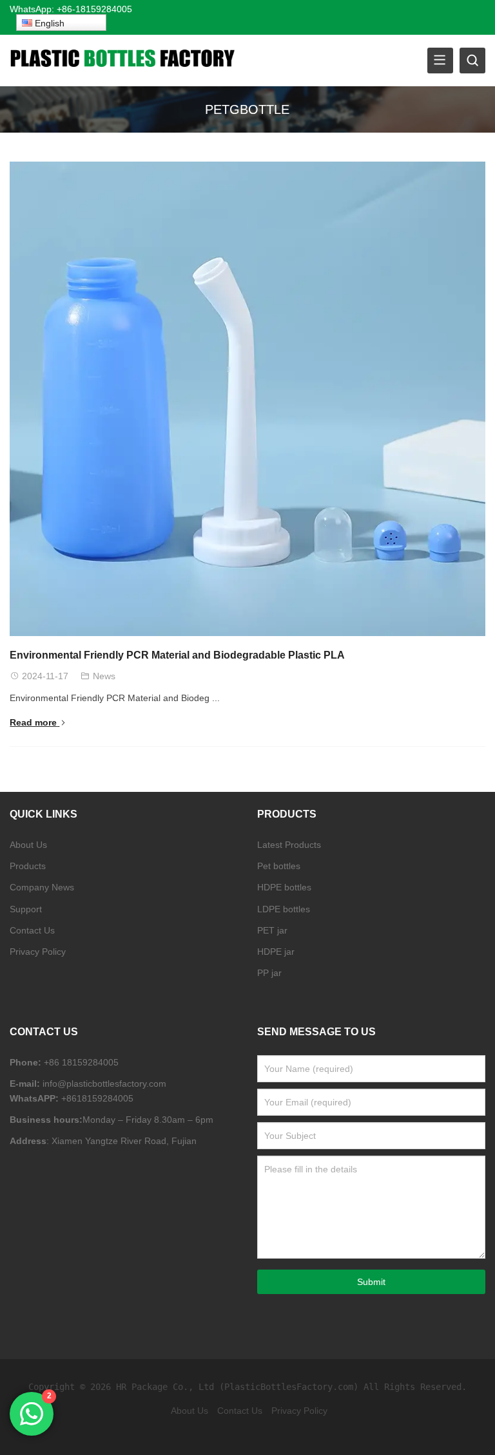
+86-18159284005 (96, 9)
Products (28, 866)
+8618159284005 (97, 1098)
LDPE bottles (283, 909)
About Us (28, 845)
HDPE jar (276, 951)
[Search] (472, 60)
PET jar (272, 930)
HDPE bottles (284, 887)
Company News (42, 887)
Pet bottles (278, 866)
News (104, 676)
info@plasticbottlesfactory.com (104, 1083)
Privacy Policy (38, 951)
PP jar (269, 973)
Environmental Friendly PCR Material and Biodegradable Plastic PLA (177, 655)
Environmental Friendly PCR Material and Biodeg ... (115, 698)
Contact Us (32, 930)
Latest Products (289, 845)
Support (26, 909)
